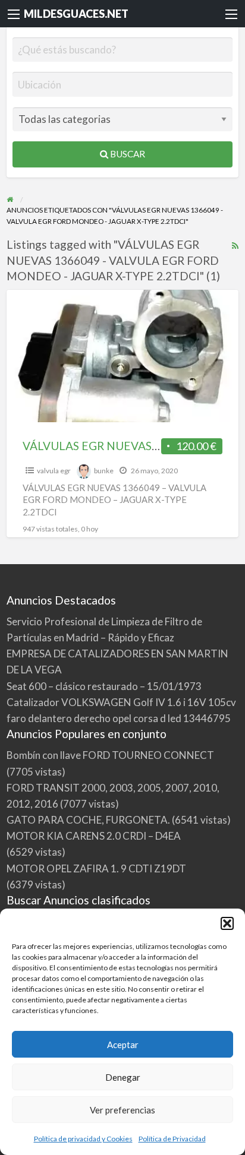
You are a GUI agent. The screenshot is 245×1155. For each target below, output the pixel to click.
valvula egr (54, 470)
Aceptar (123, 1044)
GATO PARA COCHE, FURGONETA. (88, 820)
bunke (104, 470)
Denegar (122, 1077)
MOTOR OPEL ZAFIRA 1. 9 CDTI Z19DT (96, 868)
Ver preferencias (122, 1110)
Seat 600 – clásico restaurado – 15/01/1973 (104, 686)
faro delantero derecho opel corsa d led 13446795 (119, 718)
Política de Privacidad (172, 1138)
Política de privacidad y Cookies (83, 1138)
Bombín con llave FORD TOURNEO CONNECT (110, 755)
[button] (227, 923)
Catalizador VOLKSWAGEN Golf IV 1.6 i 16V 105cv (121, 702)
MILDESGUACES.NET (76, 13)
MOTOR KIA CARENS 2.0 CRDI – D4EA (94, 836)
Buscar (126, 153)
